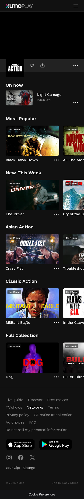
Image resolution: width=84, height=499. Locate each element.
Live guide (14, 400)
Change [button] (29, 467)
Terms (53, 407)
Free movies (57, 400)
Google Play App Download (56, 445)
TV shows (14, 407)
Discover (35, 400)
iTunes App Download (20, 445)
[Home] (19, 6)
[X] (32, 457)
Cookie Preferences (42, 494)
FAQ (32, 422)
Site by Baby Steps (65, 482)
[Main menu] (75, 6)
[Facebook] (20, 457)
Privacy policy (17, 415)
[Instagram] (9, 457)
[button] (42, 97)
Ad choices (15, 422)
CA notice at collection (53, 415)
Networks (35, 407)
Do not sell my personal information (36, 430)
